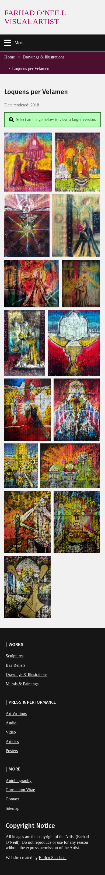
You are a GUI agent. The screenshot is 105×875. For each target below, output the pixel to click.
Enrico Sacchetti (52, 857)
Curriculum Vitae (20, 789)
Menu (19, 42)
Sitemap (12, 808)
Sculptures (14, 656)
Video (11, 732)
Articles (12, 741)
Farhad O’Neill (35, 17)
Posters (12, 750)
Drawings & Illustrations (43, 57)
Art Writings (16, 713)
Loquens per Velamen (30, 68)
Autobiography (19, 780)
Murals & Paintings (22, 684)
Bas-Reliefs (15, 665)
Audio (11, 723)
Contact (12, 799)
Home (9, 57)
